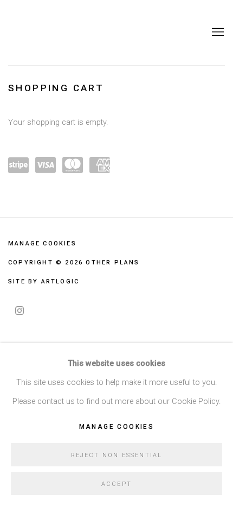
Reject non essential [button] (117, 455)
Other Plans (62, 32)
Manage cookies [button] (42, 243)
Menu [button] (217, 32)
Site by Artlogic (43, 281)
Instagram (19, 311)
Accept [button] (116, 484)
